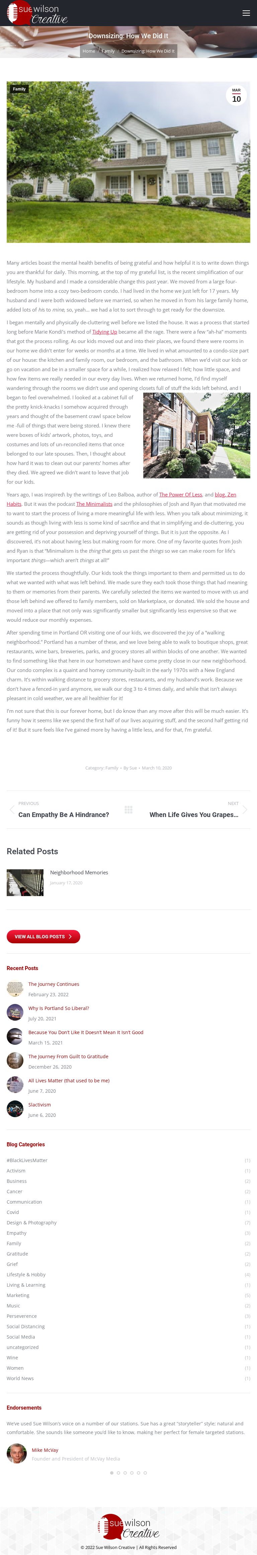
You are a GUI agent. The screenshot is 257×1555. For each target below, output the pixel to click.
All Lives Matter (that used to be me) (68, 1080)
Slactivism (39, 1104)
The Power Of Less (180, 494)
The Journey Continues (53, 984)
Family (19, 89)
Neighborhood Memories (79, 872)
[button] (111, 1473)
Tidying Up (104, 331)
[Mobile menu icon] (246, 13)
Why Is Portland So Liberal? (58, 1008)
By (130, 768)
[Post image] (25, 882)
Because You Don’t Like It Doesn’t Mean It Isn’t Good (86, 1032)
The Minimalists (94, 503)
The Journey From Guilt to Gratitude (68, 1056)
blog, (221, 494)
